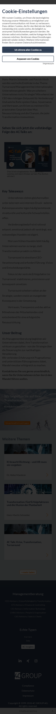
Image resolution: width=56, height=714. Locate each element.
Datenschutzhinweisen (34, 42)
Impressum (48, 63)
